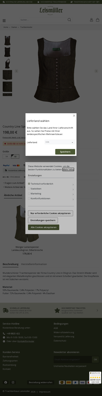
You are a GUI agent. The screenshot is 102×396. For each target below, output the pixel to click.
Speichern (65, 151)
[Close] (74, 115)
